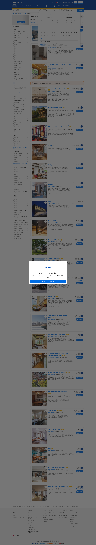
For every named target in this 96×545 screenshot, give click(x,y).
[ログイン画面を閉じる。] (65, 263)
